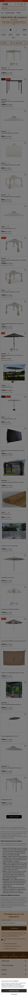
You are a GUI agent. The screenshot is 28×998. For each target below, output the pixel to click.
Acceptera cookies (14, 990)
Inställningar (14, 994)
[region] (14, 988)
